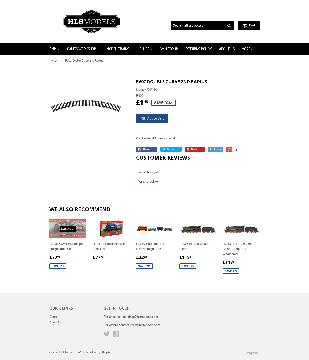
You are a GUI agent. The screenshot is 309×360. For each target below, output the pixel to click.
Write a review (148, 181)
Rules (145, 49)
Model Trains (118, 49)
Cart (251, 25)
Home (53, 60)
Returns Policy (199, 49)
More (246, 49)
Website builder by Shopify (94, 352)
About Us (227, 49)
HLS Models (66, 352)
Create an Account (248, 15)
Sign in (225, 15)
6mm (53, 49)
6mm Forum (169, 49)
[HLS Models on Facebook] (116, 335)
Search (54, 316)
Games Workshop (82, 49)
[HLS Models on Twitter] (107, 335)
